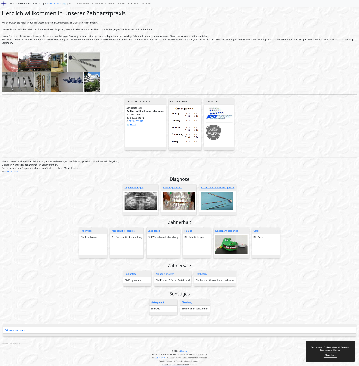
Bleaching (187, 302)
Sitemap (183, 351)
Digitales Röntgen (134, 187)
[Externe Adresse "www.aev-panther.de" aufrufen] (213, 132)
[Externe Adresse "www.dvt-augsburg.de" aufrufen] (219, 112)
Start (71, 3)
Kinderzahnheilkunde (226, 230)
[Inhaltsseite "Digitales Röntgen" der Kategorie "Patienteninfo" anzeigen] (141, 201)
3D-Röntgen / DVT (172, 187)
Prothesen (201, 273)
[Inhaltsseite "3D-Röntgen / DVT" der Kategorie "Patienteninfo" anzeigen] (179, 201)
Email (133, 124)
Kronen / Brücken (165, 273)
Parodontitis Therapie (123, 230)
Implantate (130, 273)
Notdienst (110, 3)
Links (137, 3)
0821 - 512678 (54, 3)
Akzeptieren (330, 355)
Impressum (124, 3)
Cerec (256, 230)
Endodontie (154, 230)
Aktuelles (147, 3)
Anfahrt (99, 3)
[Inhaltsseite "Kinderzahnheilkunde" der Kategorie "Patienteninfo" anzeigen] (231, 244)
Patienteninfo (84, 3)
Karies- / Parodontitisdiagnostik (217, 187)
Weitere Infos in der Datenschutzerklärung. (334, 348)
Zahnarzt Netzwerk (15, 330)
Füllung (188, 230)
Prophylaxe (87, 230)
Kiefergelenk (157, 302)
